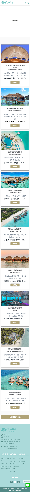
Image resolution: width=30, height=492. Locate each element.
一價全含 (13, 73)
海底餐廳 (20, 316)
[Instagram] (18, 482)
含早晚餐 (23, 313)
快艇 (12, 75)
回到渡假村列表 (15, 417)
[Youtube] (15, 482)
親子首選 (18, 278)
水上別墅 (17, 75)
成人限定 (9, 400)
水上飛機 (19, 116)
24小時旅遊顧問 (27, 481)
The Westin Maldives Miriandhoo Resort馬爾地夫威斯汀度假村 (15, 67)
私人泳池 (23, 75)
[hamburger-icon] (28, 2)
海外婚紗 (12, 237)
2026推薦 (6, 73)
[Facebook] (11, 482)
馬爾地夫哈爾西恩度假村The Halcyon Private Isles (15, 350)
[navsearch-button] (24, 2)
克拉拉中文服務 (21, 73)
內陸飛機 (7, 75)
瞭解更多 (15, 82)
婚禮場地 (13, 235)
